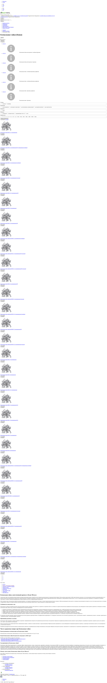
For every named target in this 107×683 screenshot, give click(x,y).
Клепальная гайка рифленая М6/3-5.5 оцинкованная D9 (11, 526)
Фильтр (2, 37)
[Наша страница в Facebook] (1, 677)
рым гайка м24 (5, 592)
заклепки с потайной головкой (8, 586)
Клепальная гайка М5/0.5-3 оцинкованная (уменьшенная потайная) (13, 556)
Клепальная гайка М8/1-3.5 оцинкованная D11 (9, 420)
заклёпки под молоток (7, 588)
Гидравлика (5, 25)
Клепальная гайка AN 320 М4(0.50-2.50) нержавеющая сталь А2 (13, 638)
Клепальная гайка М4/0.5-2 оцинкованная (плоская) (10, 177)
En (3, 6)
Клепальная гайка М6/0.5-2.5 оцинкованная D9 (9, 193)
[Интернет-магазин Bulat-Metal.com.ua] (5, 13)
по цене (6, 119)
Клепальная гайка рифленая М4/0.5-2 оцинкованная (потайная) (12, 238)
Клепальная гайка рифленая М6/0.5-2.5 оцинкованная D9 (11, 480)
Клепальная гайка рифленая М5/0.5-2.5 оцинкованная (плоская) (12, 344)
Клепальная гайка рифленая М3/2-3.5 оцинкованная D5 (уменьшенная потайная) (15, 465)
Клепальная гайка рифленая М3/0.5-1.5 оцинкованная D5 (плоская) (13, 268)
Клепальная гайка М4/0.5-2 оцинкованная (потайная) (10, 162)
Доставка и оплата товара (7, 656)
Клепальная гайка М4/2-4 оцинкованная (8, 374)
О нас (4, 2)
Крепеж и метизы (6, 23)
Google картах (12, 674)
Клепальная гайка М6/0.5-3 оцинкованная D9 (9, 283)
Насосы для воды (6, 28)
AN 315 (4, 82)
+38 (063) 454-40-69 (24, 15)
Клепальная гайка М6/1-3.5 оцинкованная (8, 541)
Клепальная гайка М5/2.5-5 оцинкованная (8, 435)
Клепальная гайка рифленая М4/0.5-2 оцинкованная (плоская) (12, 299)
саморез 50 (5, 591)
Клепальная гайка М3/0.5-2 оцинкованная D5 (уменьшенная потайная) (13, 147)
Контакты (4, 1)
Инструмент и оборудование (8, 27)
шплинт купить (6, 587)
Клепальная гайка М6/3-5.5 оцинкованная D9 (9, 223)
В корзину (2, 134)
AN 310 (4, 91)
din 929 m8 (5, 589)
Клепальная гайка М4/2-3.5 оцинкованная (8, 359)
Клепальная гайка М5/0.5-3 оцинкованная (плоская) (10, 511)
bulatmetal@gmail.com (9, 670)
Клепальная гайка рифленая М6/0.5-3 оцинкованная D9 (11, 329)
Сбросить (2, 40)
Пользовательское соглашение (8, 657)
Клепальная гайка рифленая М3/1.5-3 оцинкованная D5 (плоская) (12, 253)
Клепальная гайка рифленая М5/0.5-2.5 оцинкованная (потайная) (12, 314)
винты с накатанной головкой (8, 585)
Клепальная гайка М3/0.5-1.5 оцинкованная (8, 132)
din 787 (4, 584)
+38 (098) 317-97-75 (16, 15)
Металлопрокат (6, 26)
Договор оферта (6, 659)
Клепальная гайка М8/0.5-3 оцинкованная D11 (9, 405)
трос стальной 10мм (6, 590)
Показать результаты (4, 118)
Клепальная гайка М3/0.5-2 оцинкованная (8, 208)
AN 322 (4, 53)
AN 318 (4, 72)
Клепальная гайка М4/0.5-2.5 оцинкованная (8, 389)
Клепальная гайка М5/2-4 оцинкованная (8, 450)
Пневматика (5, 24)
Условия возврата (6, 658)
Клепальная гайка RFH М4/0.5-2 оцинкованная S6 (10, 495)
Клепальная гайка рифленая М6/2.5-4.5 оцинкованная (10, 571)
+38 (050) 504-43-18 (43, 15)
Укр (3, 5)
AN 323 (4, 43)
